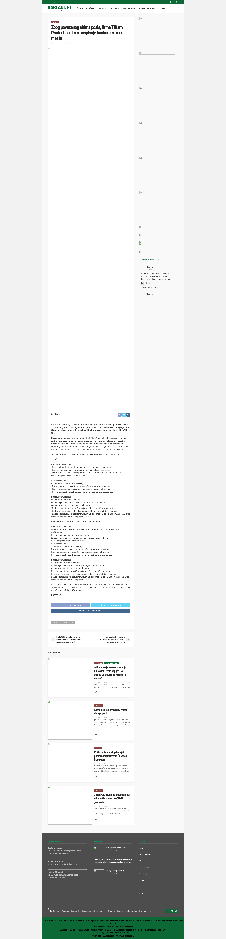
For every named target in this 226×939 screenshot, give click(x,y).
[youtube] (176, 2)
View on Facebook (146, 287)
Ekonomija (143, 874)
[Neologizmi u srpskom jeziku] (99, 873)
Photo (147, 283)
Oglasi (141, 893)
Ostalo (162, 8)
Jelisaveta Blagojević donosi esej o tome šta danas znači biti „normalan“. (112, 798)
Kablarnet (151, 267)
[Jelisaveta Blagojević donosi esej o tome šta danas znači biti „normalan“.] (70, 805)
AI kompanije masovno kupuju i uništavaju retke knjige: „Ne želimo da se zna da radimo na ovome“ (110, 673)
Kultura (113, 8)
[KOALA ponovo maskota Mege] (99, 851)
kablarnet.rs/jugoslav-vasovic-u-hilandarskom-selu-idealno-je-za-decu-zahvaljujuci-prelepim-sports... (157, 276)
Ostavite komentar (64, 622)
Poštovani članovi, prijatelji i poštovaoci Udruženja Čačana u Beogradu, (110, 756)
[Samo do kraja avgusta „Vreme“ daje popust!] (70, 720)
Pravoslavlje (129, 8)
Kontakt (75, 911)
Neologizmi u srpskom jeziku (115, 871)
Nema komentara (58, 43)
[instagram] (173, 2)
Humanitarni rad (147, 8)
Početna (79, 8)
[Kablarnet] (53, 911)
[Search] (174, 8)
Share (156, 287)
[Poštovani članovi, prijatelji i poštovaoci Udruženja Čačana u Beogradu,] (69, 762)
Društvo (90, 8)
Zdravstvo (143, 887)
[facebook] (170, 2)
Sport (101, 8)
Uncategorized (111, 663)
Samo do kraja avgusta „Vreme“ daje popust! (111, 711)
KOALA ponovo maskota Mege (116, 848)
